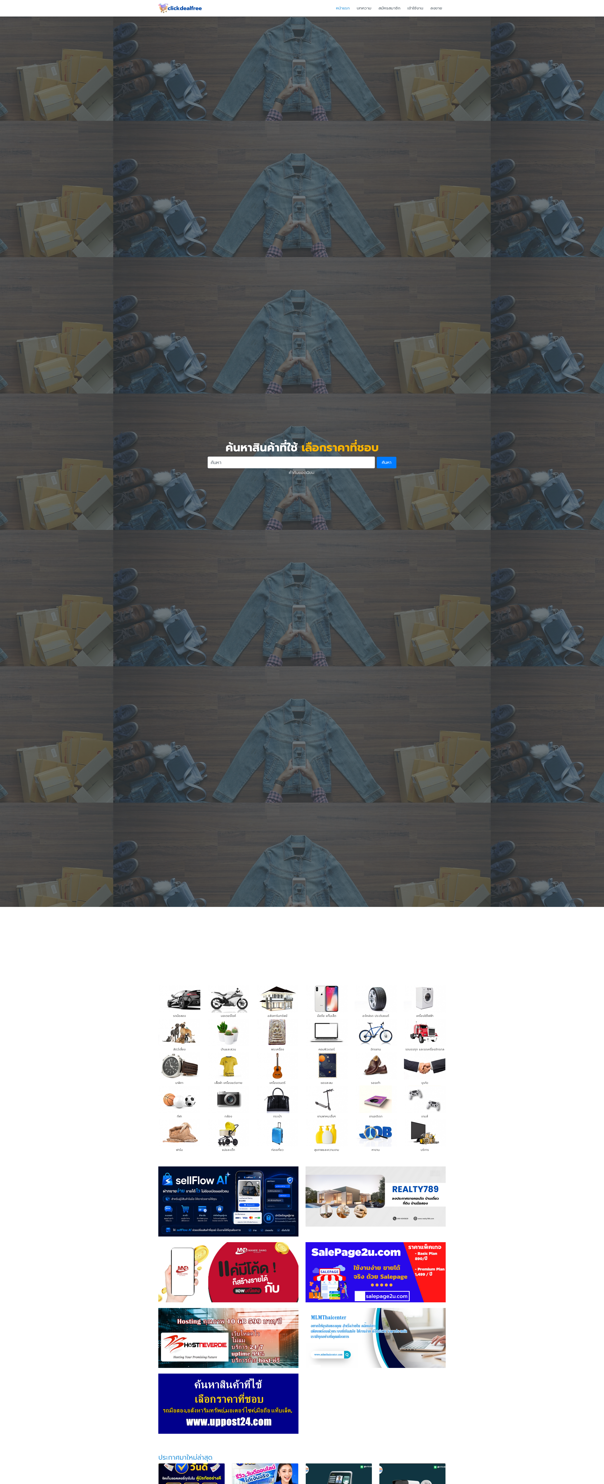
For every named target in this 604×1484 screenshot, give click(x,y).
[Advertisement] (302, 942)
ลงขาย (436, 8)
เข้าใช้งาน (415, 8)
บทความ (364, 8)
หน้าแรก (343, 8)
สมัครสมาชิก (389, 8)
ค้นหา (386, 462)
